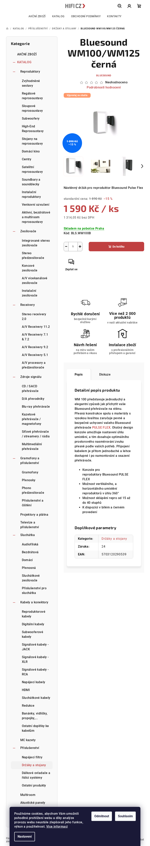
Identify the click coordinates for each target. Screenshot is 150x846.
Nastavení (25, 836)
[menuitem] (37, 16)
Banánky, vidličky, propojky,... (35, 716)
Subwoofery (31, 118)
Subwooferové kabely (32, 634)
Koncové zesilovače (30, 268)
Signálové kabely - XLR (35, 659)
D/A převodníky (33, 399)
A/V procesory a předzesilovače (34, 365)
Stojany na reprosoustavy (32, 141)
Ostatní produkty (34, 785)
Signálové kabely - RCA (35, 672)
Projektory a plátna (34, 514)
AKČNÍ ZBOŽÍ (27, 54)
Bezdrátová (30, 552)
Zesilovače (28, 231)
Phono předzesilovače (33, 490)
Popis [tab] (79, 374)
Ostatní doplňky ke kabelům (35, 728)
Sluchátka (27, 535)
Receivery (27, 305)
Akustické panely (32, 803)
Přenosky (29, 480)
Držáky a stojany (34, 765)
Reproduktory (30, 71)
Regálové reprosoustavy (32, 96)
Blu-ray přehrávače (36, 406)
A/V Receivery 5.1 (35, 355)
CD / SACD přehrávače (30, 388)
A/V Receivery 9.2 (35, 347)
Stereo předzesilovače (33, 255)
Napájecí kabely (33, 682)
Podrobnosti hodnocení (104, 87)
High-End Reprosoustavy (33, 128)
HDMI (26, 690)
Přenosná (29, 568)
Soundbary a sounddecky (31, 182)
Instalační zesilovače (30, 293)
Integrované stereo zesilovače (36, 243)
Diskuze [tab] (105, 374)
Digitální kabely (33, 624)
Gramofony (30, 472)
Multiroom (28, 795)
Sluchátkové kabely (36, 698)
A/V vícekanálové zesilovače (34, 280)
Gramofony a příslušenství (29, 460)
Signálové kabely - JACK (35, 647)
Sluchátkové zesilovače (31, 578)
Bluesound (103, 75)
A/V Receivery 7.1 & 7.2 (35, 337)
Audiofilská (30, 544)
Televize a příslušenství (29, 525)
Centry (26, 159)
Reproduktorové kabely (34, 614)
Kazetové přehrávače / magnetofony (31, 419)
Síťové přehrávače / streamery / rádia (36, 434)
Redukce (28, 705)
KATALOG (24, 62)
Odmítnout (101, 816)
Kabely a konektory (34, 602)
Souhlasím (125, 816)
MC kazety (28, 740)
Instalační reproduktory (31, 194)
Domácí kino (31, 151)
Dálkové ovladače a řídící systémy (36, 775)
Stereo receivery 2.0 (34, 316)
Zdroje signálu (31, 377)
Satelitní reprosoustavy (32, 169)
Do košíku (118, 246)
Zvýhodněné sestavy (31, 83)
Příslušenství (29, 748)
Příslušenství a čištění (33, 503)
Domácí (27, 560)
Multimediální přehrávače (32, 446)
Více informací (57, 826)
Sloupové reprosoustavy (32, 108)
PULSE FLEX (101, 427)
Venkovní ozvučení (35, 204)
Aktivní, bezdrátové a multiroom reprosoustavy (36, 217)
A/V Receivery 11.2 (36, 327)
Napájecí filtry (32, 757)
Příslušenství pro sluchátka (34, 590)
